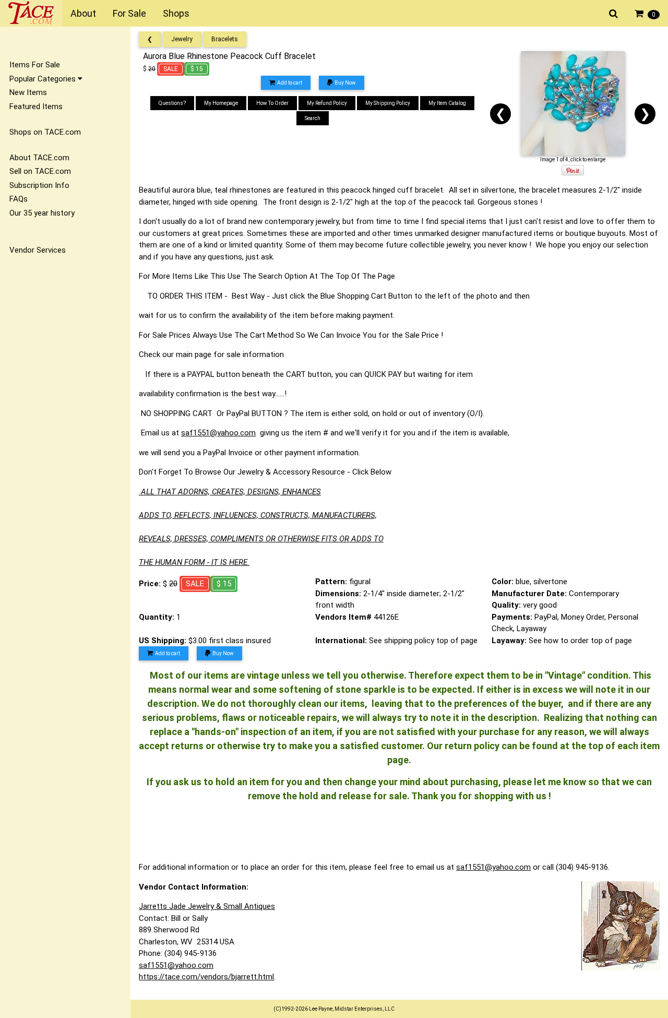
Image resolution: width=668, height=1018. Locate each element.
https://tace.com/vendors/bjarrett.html (206, 976)
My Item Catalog (447, 103)
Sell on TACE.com (40, 171)
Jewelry (182, 39)
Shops (176, 13)
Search (312, 118)
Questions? (172, 103)
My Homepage (221, 103)
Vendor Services (37, 250)
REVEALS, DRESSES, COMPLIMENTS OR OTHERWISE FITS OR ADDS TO (261, 538)
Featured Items (36, 106)
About (83, 13)
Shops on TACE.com (45, 132)
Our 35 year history (42, 213)
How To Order (272, 103)
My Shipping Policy (387, 103)
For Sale (129, 13)
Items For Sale (34, 64)
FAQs (18, 199)
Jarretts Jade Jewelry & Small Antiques (207, 906)
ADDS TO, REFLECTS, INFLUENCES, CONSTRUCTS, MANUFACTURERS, (258, 515)
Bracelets (224, 39)
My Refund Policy (327, 103)
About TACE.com (39, 157)
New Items (28, 92)
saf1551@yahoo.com (218, 432)
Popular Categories (43, 79)
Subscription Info (39, 185)
